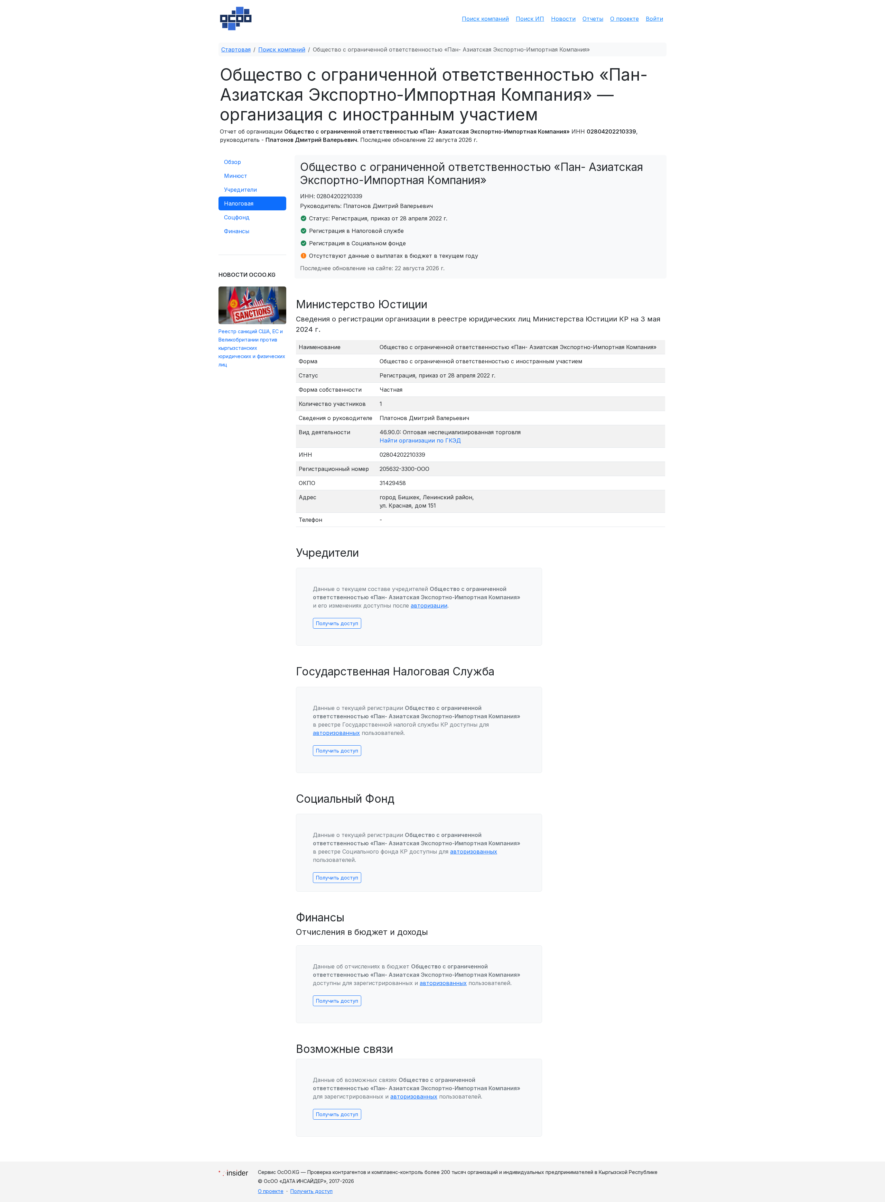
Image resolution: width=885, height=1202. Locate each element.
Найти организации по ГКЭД (420, 440)
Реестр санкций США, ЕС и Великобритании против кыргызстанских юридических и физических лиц (251, 347)
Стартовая (236, 49)
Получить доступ (337, 623)
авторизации (429, 605)
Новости (563, 18)
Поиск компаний (485, 18)
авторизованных (336, 732)
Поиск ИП (530, 18)
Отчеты (593, 18)
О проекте (624, 18)
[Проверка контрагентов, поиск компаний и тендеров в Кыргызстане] (235, 18)
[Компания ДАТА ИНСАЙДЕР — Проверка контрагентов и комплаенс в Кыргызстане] (233, 1171)
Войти (654, 18)
